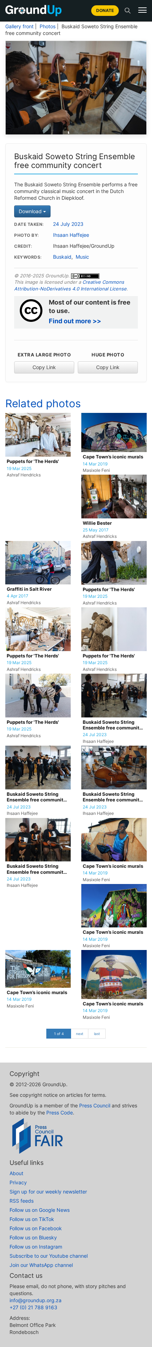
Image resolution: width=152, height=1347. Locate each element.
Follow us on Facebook (36, 1228)
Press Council (94, 1105)
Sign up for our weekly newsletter (48, 1192)
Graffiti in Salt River (29, 589)
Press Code (59, 1113)
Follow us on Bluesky (33, 1237)
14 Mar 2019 (95, 464)
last (97, 1034)
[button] (142, 10)
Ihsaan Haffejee (71, 235)
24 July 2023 (68, 224)
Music (82, 257)
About (16, 1173)
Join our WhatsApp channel (41, 1265)
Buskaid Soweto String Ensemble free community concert (112, 725)
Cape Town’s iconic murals (113, 456)
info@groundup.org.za (36, 1300)
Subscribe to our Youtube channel (49, 1256)
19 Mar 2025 (19, 468)
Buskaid (62, 257)
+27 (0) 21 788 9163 (33, 1307)
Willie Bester (97, 523)
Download (31, 211)
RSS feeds (22, 1201)
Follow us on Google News (40, 1210)
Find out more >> (75, 321)
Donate (105, 10)
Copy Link (44, 367)
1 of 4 (59, 1034)
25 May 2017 (96, 530)
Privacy (18, 1182)
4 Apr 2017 (17, 596)
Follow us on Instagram (36, 1247)
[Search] (127, 10)
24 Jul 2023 (95, 734)
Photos (47, 26)
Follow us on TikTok (32, 1219)
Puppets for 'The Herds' (33, 461)
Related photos (43, 403)
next (79, 1034)
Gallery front (19, 26)
